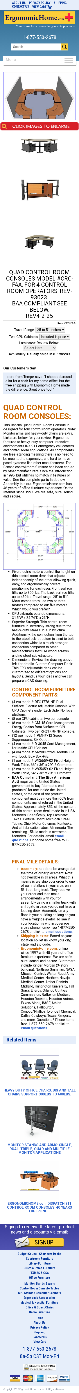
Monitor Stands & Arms (39, 1283)
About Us (19, 3)
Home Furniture (39, 1312)
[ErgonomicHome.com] (39, 19)
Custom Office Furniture (40, 1268)
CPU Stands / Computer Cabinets (39, 1293)
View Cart (39, 7)
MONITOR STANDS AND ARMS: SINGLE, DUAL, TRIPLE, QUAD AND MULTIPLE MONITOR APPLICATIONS (39, 1149)
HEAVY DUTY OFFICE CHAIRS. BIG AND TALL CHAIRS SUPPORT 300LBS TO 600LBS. (40, 1092)
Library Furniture (40, 1263)
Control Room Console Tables (39, 1288)
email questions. (59, 932)
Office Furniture (39, 1277)
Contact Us (20, 6)
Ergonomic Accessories (40, 1297)
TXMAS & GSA (40, 1273)
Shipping (60, 3)
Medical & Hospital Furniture (39, 1302)
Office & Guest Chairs (39, 1307)
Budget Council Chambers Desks (39, 1254)
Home (39, 1318)
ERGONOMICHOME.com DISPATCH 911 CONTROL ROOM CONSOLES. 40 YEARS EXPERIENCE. (39, 1207)
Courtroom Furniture (39, 1258)
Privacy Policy (39, 3)
